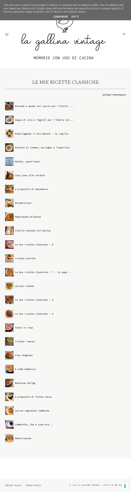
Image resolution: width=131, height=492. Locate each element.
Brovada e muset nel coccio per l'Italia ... (44, 106)
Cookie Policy (33, 485)
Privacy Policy (13, 485)
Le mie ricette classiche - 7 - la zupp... (43, 272)
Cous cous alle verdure (30, 175)
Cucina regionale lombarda (32, 410)
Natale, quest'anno (27, 161)
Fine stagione (24, 355)
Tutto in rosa (24, 327)
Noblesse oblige (25, 383)
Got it (75, 16)
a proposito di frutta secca (33, 396)
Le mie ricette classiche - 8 (34, 244)
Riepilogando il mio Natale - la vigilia (41, 133)
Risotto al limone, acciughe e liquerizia (42, 147)
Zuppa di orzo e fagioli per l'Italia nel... (44, 119)
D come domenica (25, 369)
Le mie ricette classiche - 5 (34, 299)
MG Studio (120, 485)
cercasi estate (24, 286)
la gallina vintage (89, 485)
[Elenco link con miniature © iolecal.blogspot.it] (114, 95)
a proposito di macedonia (31, 189)
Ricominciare (23, 202)
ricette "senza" (25, 341)
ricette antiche (25, 258)
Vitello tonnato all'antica (32, 230)
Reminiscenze (23, 438)
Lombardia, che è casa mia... (34, 424)
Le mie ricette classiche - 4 (34, 313)
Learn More (60, 16)
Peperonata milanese (28, 216)
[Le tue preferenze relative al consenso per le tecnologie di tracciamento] (125, 486)
